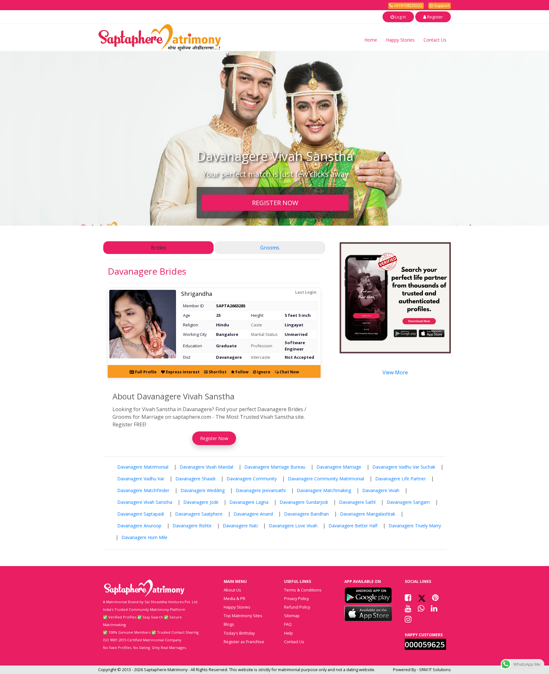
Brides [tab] (158, 247)
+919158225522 (408, 5)
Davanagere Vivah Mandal (206, 467)
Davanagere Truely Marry (415, 526)
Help (288, 633)
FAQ (288, 624)
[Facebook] (408, 597)
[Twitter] (422, 597)
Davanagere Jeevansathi (261, 490)
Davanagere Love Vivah (293, 526)
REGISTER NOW (275, 202)
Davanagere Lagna (248, 502)
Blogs (229, 624)
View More (395, 372)
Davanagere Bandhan (306, 514)
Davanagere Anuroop (139, 526)
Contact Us (435, 40)
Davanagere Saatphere (198, 514)
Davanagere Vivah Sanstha (144, 502)
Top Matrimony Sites (243, 615)
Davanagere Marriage (338, 467)
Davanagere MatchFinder (143, 490)
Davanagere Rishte (192, 526)
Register (434, 17)
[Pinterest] (435, 597)
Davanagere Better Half (353, 526)
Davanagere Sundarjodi (304, 502)
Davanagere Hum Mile (144, 537)
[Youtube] (408, 608)
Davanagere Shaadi (195, 479)
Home (370, 40)
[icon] (368, 595)
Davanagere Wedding (202, 490)
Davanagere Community (252, 479)
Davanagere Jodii (200, 502)
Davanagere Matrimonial (142, 467)
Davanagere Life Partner (400, 479)
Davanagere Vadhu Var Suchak (403, 467)
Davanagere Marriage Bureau (274, 467)
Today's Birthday (239, 633)
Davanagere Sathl (357, 502)
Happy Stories (400, 40)
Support (441, 5)
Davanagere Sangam (408, 502)
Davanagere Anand (253, 514)
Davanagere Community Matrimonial (326, 479)
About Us (232, 590)
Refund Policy (297, 607)
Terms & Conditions (303, 590)
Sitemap (292, 615)
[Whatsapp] (421, 608)
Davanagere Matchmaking (324, 490)
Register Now (214, 438)
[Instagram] (408, 619)
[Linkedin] (434, 608)
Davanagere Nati (240, 526)
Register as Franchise (244, 641)
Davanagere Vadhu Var (140, 479)
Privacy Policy (296, 598)
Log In (400, 17)
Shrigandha (196, 293)
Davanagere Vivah (380, 490)
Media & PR (234, 598)
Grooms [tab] (269, 247)
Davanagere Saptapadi (140, 514)
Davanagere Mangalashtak (367, 514)
